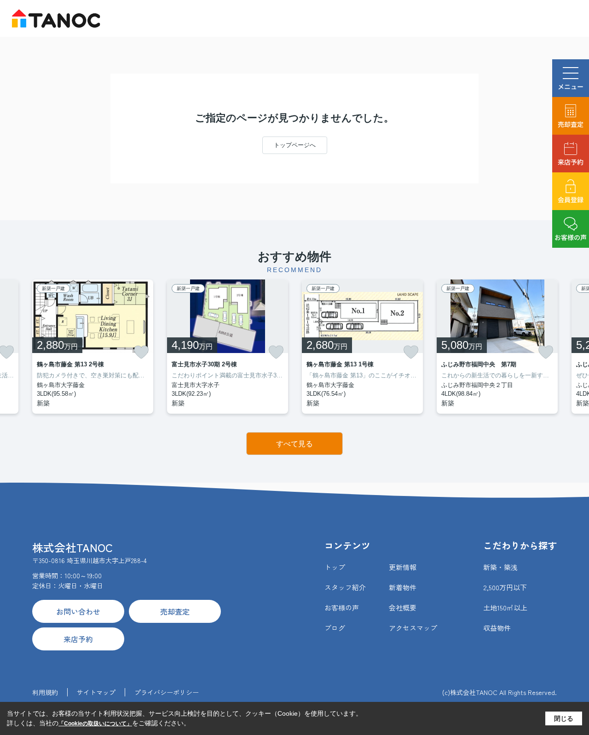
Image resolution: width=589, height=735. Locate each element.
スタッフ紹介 (345, 587)
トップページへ (295, 145)
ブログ (334, 627)
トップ (334, 567)
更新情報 (402, 567)
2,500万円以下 (505, 587)
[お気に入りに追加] (141, 352)
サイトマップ (96, 692)
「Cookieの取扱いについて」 (95, 723)
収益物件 (497, 627)
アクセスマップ (413, 627)
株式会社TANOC (72, 547)
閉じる (563, 718)
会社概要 (402, 607)
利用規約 (45, 692)
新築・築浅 (500, 567)
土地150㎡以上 (505, 607)
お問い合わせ (78, 611)
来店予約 (570, 161)
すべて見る (294, 444)
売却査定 (570, 124)
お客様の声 (570, 237)
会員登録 (570, 199)
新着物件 (402, 587)
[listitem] (92, 346)
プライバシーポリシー (166, 692)
